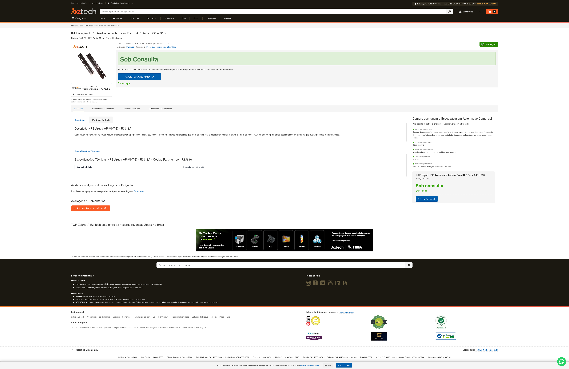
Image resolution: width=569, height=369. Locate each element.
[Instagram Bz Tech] (309, 284)
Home (102, 18)
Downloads (169, 18)
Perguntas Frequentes (122, 327)
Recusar (328, 365)
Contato (227, 18)
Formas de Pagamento (101, 327)
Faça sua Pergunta (131, 108)
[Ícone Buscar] (449, 11)
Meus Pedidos (97, 3)
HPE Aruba (89, 25)
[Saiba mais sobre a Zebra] (284, 240)
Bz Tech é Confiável (161, 316)
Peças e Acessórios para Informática (161, 47)
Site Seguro (201, 327)
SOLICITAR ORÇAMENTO (139, 76)
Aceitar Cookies (344, 365)
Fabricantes (151, 18)
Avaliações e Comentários (160, 108)
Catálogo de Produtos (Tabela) (204, 316)
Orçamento (84, 327)
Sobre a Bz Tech (77, 316)
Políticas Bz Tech (101, 119)
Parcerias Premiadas (180, 316)
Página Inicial (78, 25)
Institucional (211, 18)
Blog (184, 18)
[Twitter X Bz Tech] (323, 284)
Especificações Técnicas (103, 108)
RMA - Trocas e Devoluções (145, 327)
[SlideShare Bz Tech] (345, 284)
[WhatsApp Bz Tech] (562, 361)
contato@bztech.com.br (487, 349)
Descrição (78, 108)
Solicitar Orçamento (427, 198)
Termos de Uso (187, 327)
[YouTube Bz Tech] (330, 284)
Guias (196, 18)
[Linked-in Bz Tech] (338, 284)
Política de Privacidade (169, 327)
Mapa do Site (224, 316)
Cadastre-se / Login (79, 3)
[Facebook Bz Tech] (315, 284)
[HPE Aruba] (76, 87)
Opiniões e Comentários (122, 316)
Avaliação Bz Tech (142, 316)
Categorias (134, 18)
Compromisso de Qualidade (98, 316)
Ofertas (119, 18)
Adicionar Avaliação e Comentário (92, 208)
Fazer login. (139, 191)
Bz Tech (83, 11)
